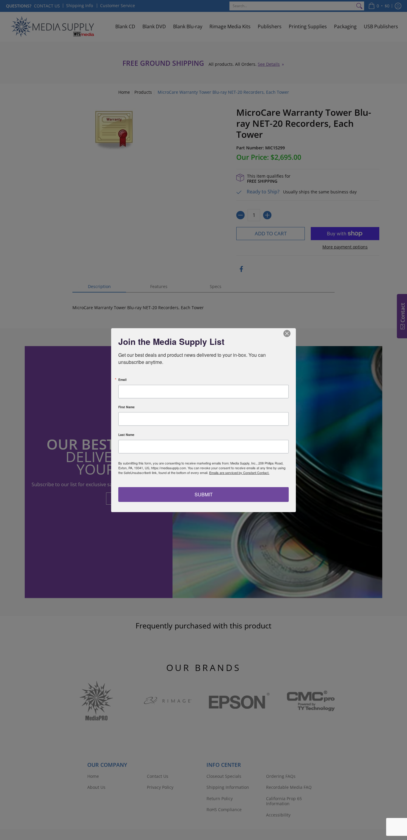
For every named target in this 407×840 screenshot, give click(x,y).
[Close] (290, 333)
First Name (126, 407)
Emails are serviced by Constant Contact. (239, 472)
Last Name (126, 434)
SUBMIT (204, 494)
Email (122, 379)
